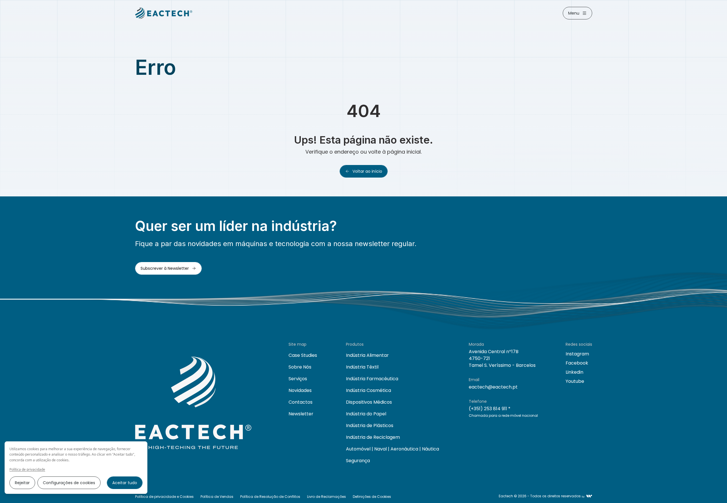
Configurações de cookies (69, 483)
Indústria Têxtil (362, 367)
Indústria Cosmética (368, 390)
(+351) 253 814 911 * (489, 408)
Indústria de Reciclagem (373, 437)
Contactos (301, 402)
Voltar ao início (367, 171)
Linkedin (574, 372)
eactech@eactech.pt (493, 387)
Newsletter (301, 414)
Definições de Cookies (372, 496)
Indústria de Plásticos (369, 425)
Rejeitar (22, 483)
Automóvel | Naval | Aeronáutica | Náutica (392, 449)
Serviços (298, 378)
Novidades (300, 390)
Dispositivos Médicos (369, 402)
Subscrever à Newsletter (165, 268)
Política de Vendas (217, 496)
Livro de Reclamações (326, 496)
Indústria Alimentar (367, 355)
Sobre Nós (300, 367)
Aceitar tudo (124, 483)
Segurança (358, 460)
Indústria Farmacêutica (372, 378)
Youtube (575, 381)
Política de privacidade (27, 469)
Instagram (577, 354)
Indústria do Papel (366, 414)
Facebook (577, 363)
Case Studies (303, 355)
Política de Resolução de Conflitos (270, 496)
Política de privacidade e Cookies (164, 496)
